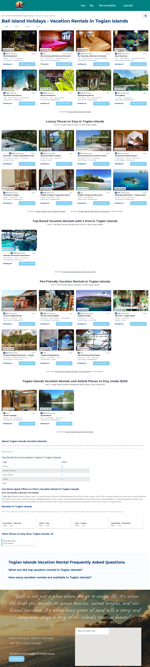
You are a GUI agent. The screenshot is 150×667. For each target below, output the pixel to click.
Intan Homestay (121, 56)
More (38, 26)
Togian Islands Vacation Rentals (79, 112)
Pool (3, 493)
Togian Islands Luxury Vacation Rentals (50, 211)
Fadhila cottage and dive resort (90, 195)
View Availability (27, 64)
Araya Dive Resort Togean (51, 156)
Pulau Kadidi (92, 160)
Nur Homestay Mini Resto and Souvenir (56, 56)
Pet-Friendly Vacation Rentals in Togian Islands (72, 372)
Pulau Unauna (130, 160)
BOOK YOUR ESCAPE (16, 659)
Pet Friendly (12, 493)
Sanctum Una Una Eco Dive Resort (16, 255)
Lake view (23, 493)
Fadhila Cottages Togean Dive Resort (55, 195)
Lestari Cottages (10, 415)
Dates (6, 26)
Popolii (54, 359)
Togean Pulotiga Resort (50, 355)
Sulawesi (5, 160)
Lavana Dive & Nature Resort (126, 156)
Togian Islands (7, 60)
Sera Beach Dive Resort (12, 95)
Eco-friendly (33, 493)
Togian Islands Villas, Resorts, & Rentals (94, 211)
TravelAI (31, 653)
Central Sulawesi (82, 160)
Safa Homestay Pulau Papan (89, 355)
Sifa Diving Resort (10, 56)
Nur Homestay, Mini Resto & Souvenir (92, 56)
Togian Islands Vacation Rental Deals (79, 432)
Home (83, 5)
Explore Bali (128, 5)
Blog (91, 5)
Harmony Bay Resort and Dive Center (92, 156)
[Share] (145, 15)
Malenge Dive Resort (86, 95)
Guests (27, 26)
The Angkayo (120, 95)
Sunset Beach (46, 415)
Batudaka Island (18, 60)
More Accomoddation (107, 5)
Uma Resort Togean (11, 195)
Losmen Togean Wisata (12, 316)
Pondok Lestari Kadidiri (50, 316)
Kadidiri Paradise (84, 316)
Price (16, 26)
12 (62, 466)
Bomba (12, 160)
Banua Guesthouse (48, 95)
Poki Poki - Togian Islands (125, 316)
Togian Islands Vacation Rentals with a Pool (79, 272)
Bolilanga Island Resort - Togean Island (130, 195)
